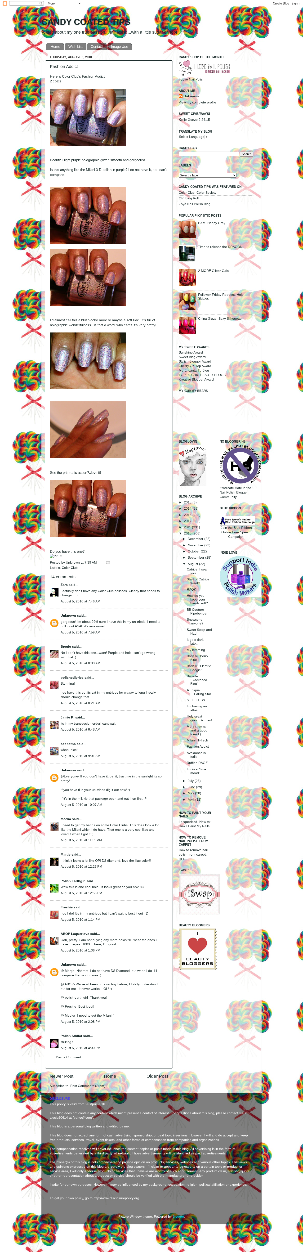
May (191, 793)
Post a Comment (68, 1057)
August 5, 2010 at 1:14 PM (80, 919)
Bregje (66, 646)
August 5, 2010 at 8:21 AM (80, 703)
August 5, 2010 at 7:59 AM (80, 632)
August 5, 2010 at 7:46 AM (80, 601)
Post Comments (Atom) (87, 1086)
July (191, 781)
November (196, 545)
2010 (188, 533)
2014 (188, 508)
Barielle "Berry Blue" (197, 658)
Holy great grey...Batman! (199, 718)
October (194, 551)
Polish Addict (71, 1036)
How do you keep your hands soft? (197, 599)
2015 (188, 502)
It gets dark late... (195, 641)
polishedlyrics (72, 677)
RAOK (191, 589)
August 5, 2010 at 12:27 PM (81, 866)
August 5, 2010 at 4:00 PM (80, 1048)
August (193, 564)
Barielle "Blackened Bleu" (197, 680)
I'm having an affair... (197, 708)
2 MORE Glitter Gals (213, 271)
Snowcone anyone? (195, 621)
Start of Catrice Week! (198, 581)
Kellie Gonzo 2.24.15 (194, 119)
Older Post (157, 1076)
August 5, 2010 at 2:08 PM (80, 1021)
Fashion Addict (198, 746)
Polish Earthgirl (73, 881)
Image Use (119, 47)
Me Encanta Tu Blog (194, 370)
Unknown (73, 562)
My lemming (196, 650)
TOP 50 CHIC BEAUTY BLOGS (202, 375)
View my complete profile (197, 102)
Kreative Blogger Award (196, 379)
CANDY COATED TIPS (85, 22)
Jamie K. (67, 717)
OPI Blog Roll (189, 198)
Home (55, 47)
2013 (188, 515)
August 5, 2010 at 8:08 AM (80, 663)
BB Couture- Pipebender (197, 611)
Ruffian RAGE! (198, 763)
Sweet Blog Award (192, 357)
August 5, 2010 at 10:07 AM (81, 805)
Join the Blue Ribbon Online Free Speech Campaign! (236, 532)
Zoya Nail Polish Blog (194, 204)
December (196, 539)
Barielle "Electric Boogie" (199, 668)
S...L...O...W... (197, 700)
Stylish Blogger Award (195, 361)
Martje (66, 854)
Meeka (66, 819)
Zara (64, 585)
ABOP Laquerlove (75, 934)
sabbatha (68, 744)
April (191, 799)
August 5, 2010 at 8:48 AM (80, 729)
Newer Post (61, 1076)
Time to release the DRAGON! (220, 247)
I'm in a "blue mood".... (196, 771)
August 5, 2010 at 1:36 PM (80, 950)
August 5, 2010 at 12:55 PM (81, 893)
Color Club (70, 568)
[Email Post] (107, 562)
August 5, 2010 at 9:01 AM (80, 756)
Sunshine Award (191, 352)
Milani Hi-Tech (197, 740)
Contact (97, 47)
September (196, 557)
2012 (188, 521)
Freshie (67, 907)
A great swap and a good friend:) (197, 730)
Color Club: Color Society (197, 192)
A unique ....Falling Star (199, 692)
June (192, 787)
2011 (188, 527)
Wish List (75, 47)
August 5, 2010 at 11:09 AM (81, 840)
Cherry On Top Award (195, 366)
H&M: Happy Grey (211, 223)
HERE (183, 859)
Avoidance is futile (196, 754)
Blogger (178, 1216)
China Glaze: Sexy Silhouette (220, 318)
